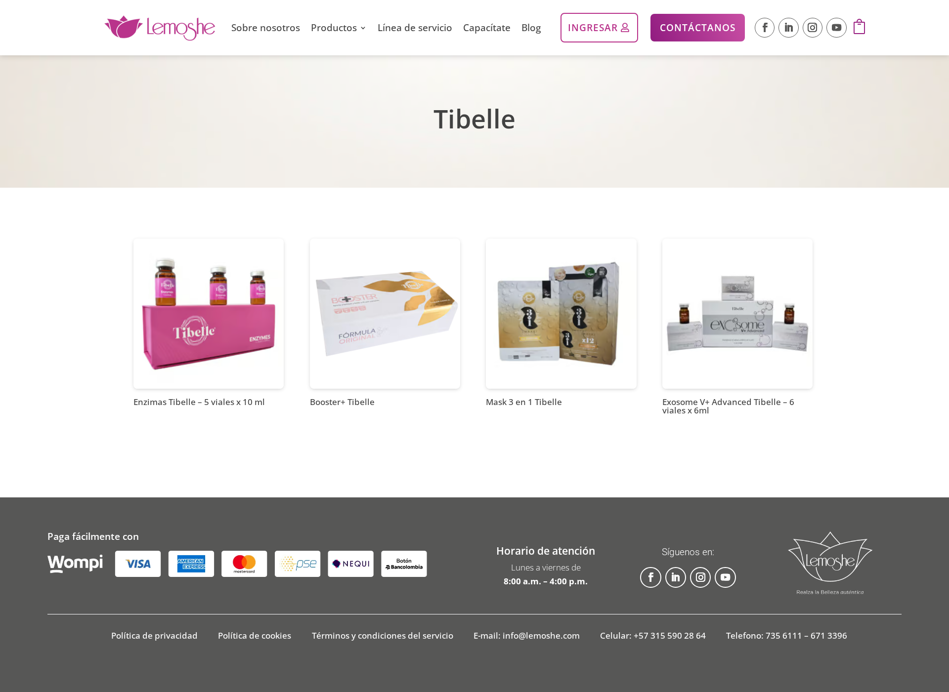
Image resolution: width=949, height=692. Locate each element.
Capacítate (487, 27)
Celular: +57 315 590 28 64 (653, 636)
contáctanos (697, 27)
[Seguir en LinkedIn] (788, 28)
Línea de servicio (415, 27)
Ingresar (593, 27)
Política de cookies (254, 636)
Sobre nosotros (265, 27)
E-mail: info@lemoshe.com (527, 636)
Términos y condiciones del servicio (382, 636)
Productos (334, 27)
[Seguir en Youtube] (836, 28)
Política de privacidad (154, 636)
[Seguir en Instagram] (812, 28)
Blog (531, 27)
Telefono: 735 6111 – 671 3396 (786, 636)
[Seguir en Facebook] (765, 28)
